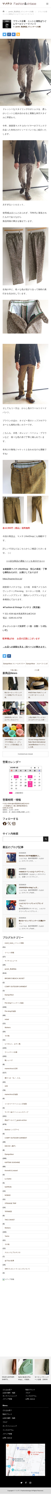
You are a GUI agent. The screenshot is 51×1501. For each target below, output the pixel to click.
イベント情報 (9, 953)
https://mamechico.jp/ (12, 579)
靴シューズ (9, 1060)
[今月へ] (34, 767)
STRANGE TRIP (10, 1203)
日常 (6, 1086)
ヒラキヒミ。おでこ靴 (12, 1044)
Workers (8, 1027)
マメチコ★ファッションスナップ (16, 1112)
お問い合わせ (30, 1399)
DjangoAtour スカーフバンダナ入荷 (37, 665)
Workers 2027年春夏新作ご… (29, 856)
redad (7, 1019)
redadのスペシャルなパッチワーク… (32, 872)
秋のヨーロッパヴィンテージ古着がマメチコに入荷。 (13, 695)
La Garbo (8, 1179)
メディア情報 (7, 1399)
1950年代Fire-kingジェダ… (28, 887)
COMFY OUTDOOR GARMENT (16, 986)
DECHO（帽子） (11, 1146)
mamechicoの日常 (11, 1068)
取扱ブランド (30, 1390)
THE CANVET (10, 1220)
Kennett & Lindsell (11, 1170)
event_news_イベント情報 (14, 943)
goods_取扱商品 (21, 27)
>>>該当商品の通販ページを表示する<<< (25, 561)
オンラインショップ (10, 1396)
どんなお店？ (7, 1390)
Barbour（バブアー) (12, 1130)
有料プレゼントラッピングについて (17, 1269)
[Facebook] (25, 1482)
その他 (7, 1036)
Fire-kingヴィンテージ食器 (14, 1003)
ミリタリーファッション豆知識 (16, 1104)
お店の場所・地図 (9, 1393)
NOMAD (8, 1195)
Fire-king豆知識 (10, 1011)
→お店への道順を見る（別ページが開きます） (25, 647)
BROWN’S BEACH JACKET (14, 978)
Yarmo (7, 1236)
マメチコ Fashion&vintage (23, 1490)
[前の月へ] (30, 767)
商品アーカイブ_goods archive (16, 1120)
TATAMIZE (8, 1211)
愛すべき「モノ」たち (12, 1078)
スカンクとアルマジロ (12, 1252)
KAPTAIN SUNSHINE (12, 1162)
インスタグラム (31, 1396)
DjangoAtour (9, 995)
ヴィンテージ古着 (34, 27)
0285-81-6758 (8, 808)
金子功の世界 (9, 1261)
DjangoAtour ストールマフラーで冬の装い (14, 665)
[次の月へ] (39, 767)
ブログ (28, 1393)
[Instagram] (30, 1482)
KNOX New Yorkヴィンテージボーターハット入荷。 (37, 695)
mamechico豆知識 (11, 1094)
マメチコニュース (11, 961)
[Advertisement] (25, 1309)
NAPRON (8, 1187)
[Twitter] (21, 1482)
